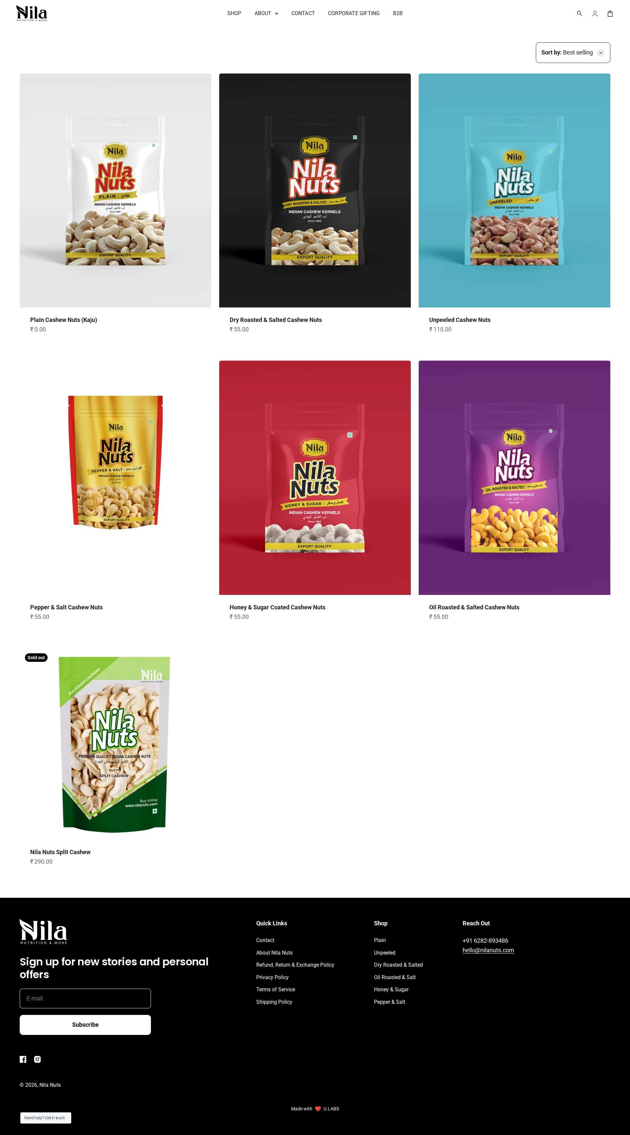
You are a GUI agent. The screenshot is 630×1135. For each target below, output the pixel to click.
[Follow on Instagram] (37, 1061)
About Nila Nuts (274, 953)
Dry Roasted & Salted (398, 965)
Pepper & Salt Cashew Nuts (66, 607)
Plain (380, 940)
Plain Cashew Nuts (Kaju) (63, 319)
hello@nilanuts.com (488, 950)
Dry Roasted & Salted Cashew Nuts (276, 319)
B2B (398, 13)
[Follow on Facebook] (23, 1061)
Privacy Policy (272, 977)
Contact (265, 940)
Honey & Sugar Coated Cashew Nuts (278, 607)
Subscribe (85, 1024)
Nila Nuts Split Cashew (60, 852)
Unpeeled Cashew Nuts (460, 319)
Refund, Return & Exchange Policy (295, 965)
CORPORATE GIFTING (354, 13)
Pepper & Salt (389, 1002)
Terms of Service (275, 989)
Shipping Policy (274, 1002)
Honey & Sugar (391, 989)
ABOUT (263, 13)
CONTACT (303, 13)
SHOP (234, 13)
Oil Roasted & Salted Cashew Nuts (474, 607)
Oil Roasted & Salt (395, 977)
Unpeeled (384, 953)
